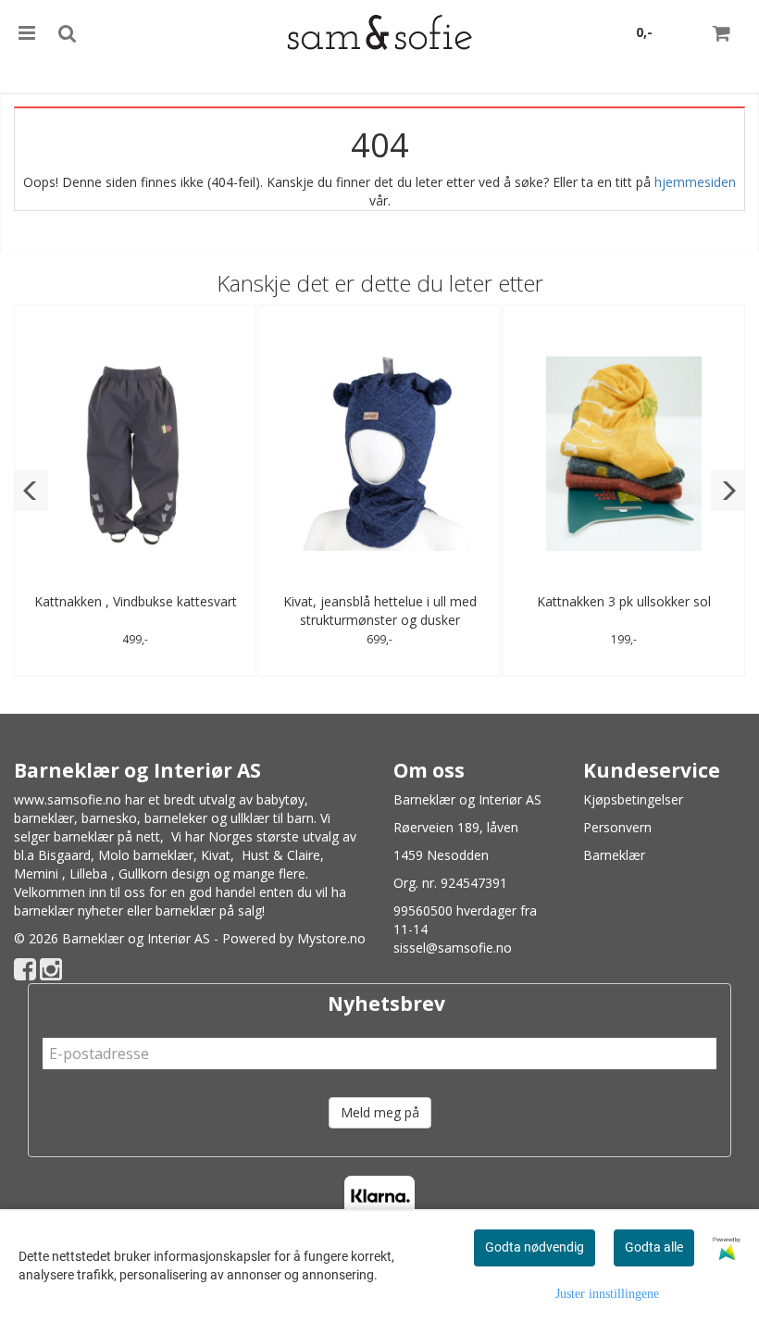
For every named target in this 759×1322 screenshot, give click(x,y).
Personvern (617, 827)
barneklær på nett (107, 836)
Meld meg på (380, 1112)
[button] (31, 490)
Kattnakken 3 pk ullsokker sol (624, 601)
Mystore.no (331, 938)
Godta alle (654, 1247)
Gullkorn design (164, 873)
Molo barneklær (145, 855)
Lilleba (88, 873)
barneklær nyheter (68, 910)
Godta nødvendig (534, 1247)
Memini (36, 873)
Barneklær (614, 855)
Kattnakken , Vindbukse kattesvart (135, 601)
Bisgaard (64, 855)
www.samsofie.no (67, 799)
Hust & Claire (281, 855)
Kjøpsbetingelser (633, 799)
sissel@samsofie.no (452, 947)
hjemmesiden (695, 182)
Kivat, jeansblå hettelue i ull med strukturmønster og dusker (380, 610)
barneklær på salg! (210, 910)
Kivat (215, 855)
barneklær (44, 818)
